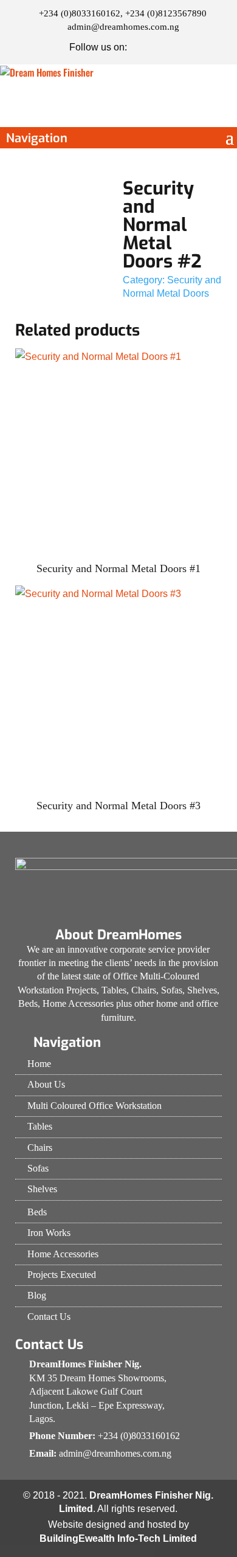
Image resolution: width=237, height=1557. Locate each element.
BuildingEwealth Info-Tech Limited (118, 1538)
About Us (46, 1084)
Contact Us (48, 1316)
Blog (36, 1295)
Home (39, 1063)
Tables (39, 1126)
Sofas (38, 1168)
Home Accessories (62, 1254)
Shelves (42, 1189)
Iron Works (48, 1232)
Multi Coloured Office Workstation (94, 1105)
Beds (37, 1212)
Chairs (39, 1147)
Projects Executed (61, 1274)
